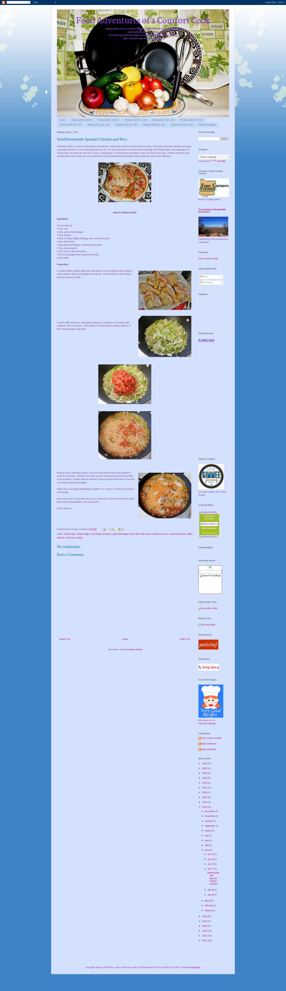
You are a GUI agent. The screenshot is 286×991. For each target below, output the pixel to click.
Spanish (60, 537)
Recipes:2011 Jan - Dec (182, 125)
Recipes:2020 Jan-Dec (82, 120)
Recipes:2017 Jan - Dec (164, 120)
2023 (204, 778)
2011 (204, 940)
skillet (189, 534)
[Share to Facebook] (119, 529)
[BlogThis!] (113, 529)
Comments (207, 282)
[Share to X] (116, 529)
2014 (204, 926)
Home (62, 120)
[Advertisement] (213, 401)
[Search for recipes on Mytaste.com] (206, 625)
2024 (204, 773)
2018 (204, 802)
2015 (204, 921)
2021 (204, 788)
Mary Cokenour (153, 534)
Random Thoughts (207, 125)
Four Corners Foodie (208, 259)
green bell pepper (121, 534)
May (207, 845)
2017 (204, 807)
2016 (204, 916)
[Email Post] (104, 529)
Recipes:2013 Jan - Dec (126, 125)
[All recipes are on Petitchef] (208, 649)
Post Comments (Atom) (131, 649)
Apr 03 (211, 895)
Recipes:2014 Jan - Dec (98, 125)
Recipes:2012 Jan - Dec (154, 125)
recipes (213, 533)
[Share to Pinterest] (122, 529)
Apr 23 (211, 859)
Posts (205, 277)
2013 (204, 931)
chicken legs (69, 534)
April (207, 850)
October (209, 821)
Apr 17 (211, 869)
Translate (221, 161)
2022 (204, 783)
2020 (204, 792)
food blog (96, 534)
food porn (107, 534)
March (208, 901)
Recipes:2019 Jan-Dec (108, 120)
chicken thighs (83, 534)
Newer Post (64, 639)
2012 (204, 936)
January (209, 910)
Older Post (185, 639)
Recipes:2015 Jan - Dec (71, 125)
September (210, 826)
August (208, 831)
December (210, 811)
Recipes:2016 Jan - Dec (191, 120)
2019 (204, 797)
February (209, 905)
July (207, 835)
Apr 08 (211, 890)
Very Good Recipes (207, 723)
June (207, 840)
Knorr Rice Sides (137, 534)
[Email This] (110, 529)
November (210, 816)
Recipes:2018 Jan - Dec (136, 120)
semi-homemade (177, 534)
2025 (204, 768)
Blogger (196, 967)
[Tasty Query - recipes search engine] (208, 670)
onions (165, 534)
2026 (204, 763)
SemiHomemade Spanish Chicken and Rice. (213, 878)
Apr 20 (211, 864)
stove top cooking (73, 537)
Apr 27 (211, 854)
